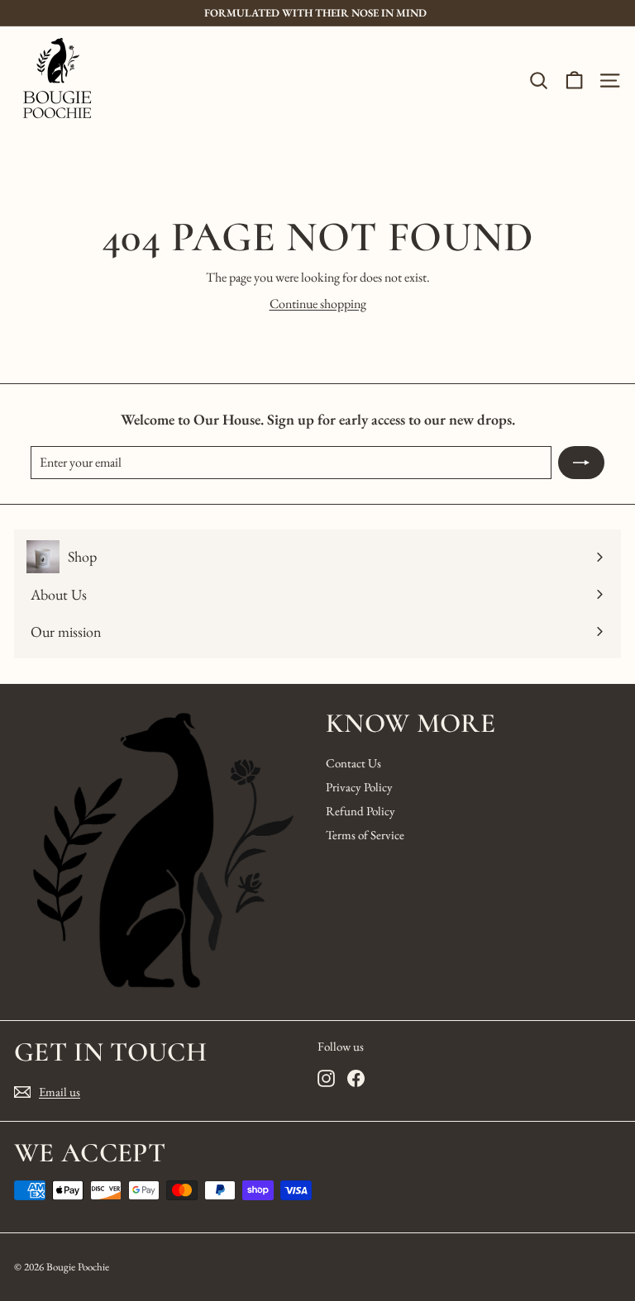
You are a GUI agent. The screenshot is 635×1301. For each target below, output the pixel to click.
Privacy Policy (359, 787)
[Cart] (574, 80)
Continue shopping (318, 303)
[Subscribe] (581, 462)
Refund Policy (360, 811)
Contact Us (353, 763)
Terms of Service (365, 835)
